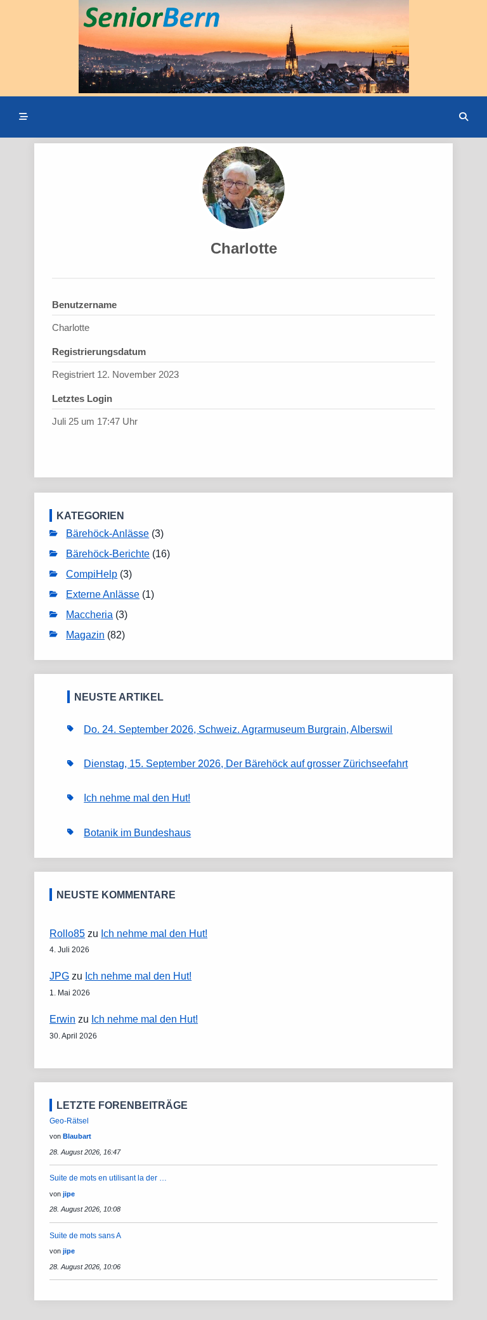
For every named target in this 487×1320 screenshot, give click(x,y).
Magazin (85, 634)
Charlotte (244, 248)
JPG (59, 975)
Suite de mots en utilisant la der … (108, 1178)
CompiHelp (91, 573)
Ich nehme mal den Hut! (137, 797)
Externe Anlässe (103, 594)
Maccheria (89, 614)
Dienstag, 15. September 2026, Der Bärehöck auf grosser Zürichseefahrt (246, 763)
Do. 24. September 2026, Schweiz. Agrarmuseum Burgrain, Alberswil (238, 729)
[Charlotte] (243, 187)
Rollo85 (67, 933)
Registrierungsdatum (99, 351)
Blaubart (77, 1136)
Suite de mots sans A (85, 1235)
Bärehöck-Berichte (108, 553)
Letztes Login (82, 398)
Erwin (62, 1019)
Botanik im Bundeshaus (137, 832)
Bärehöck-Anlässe (107, 533)
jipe (69, 1194)
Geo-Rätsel (69, 1120)
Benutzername (84, 304)
